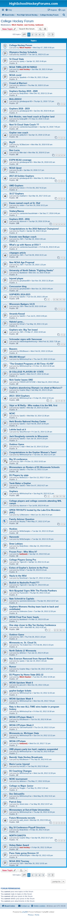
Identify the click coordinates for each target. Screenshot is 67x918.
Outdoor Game (16, 444)
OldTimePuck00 (26, 727)
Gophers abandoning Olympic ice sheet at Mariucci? (35, 388)
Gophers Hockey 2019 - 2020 (23, 91)
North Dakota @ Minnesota (22, 650)
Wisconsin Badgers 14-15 (22, 304)
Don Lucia (14, 150)
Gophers (13, 491)
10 (57, 299)
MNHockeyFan (26, 359)
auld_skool (24, 820)
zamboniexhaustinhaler (29, 127)
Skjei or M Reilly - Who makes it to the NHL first (33, 405)
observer (23, 221)
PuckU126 (24, 593)
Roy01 (22, 231)
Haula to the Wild (18, 576)
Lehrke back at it (17, 429)
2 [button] (32, 34)
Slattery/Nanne (16, 211)
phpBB (24, 912)
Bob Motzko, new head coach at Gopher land (31, 116)
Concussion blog (18, 286)
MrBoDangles (25, 531)
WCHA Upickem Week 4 (21, 698)
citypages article (17, 253)
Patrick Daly (15, 802)
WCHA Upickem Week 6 (21, 682)
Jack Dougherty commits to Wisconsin (28, 436)
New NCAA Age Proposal (21, 262)
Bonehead (23, 578)
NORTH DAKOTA (17, 835)
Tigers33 (23, 562)
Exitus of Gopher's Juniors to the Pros (28, 568)
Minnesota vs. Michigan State (24, 733)
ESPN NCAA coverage (20, 160)
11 (60, 299)
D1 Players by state (18, 475)
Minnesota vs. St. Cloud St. (23, 642)
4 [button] (39, 34)
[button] (24, 34)
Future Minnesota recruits (22, 818)
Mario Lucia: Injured (19, 764)
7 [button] (49, 34)
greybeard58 (25, 281)
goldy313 (23, 135)
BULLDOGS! (15, 99)
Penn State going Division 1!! (24, 853)
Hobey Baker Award (19, 845)
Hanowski (14, 537)
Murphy (23, 521)
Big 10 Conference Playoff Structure (27, 827)
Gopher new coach (18, 132)
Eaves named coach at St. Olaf (24, 203)
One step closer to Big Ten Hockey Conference (32, 625)
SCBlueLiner (24, 144)
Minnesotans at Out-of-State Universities (29, 810)
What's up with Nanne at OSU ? (25, 245)
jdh (21, 170)
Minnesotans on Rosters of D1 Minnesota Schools (34, 467)
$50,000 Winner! (17, 357)
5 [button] (43, 34)
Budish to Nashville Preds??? (24, 582)
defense (23, 85)
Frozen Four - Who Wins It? (23, 552)
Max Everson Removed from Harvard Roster (31, 658)
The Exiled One (26, 645)
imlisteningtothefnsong (28, 341)
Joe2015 (23, 54)
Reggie (22, 788)
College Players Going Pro (22, 560)
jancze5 (23, 685)
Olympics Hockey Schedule (23, 52)
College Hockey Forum (17, 21)
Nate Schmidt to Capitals (21, 598)
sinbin (22, 205)
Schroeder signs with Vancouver (25, 339)
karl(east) (39, 25)
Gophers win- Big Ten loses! (23, 330)
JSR (21, 239)
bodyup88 (23, 119)
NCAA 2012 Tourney (19, 861)
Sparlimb (23, 77)
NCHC (12, 413)
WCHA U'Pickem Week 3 (21, 717)
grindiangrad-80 (26, 101)
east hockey (29, 25)
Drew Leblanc (16, 544)
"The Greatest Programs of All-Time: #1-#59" (31, 364)
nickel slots (24, 804)
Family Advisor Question (21, 519)
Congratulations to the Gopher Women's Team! (32, 452)
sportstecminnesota (27, 601)
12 (64, 299)
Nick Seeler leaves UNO (21, 380)
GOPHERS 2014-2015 (19, 294)
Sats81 (22, 297)
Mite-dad (23, 152)
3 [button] (36, 34)
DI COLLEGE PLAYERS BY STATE (26, 372)
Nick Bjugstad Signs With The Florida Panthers (33, 590)
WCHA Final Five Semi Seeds (24, 617)
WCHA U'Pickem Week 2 (21, 725)
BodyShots (24, 93)
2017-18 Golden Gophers (21, 176)
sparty (22, 61)
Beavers (13, 349)
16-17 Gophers (16, 193)
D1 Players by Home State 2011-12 (26, 674)
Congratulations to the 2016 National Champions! (34, 229)
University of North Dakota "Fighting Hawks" (31, 270)
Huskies (13, 529)
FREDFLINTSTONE (28, 382)
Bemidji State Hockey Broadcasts (26, 757)
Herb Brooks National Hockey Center (27, 421)
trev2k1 (23, 766)
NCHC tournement (18, 779)
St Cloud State (16, 59)
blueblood (23, 273)
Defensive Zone (26, 611)
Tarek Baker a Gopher (20, 483)
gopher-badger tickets (20, 690)
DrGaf (22, 324)
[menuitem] (8, 10)
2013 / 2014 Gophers (19, 396)
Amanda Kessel (17, 314)
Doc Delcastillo (16, 794)
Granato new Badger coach (22, 237)
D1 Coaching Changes (20, 771)
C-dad (22, 447)
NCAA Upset (15, 168)
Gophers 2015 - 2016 (19, 219)
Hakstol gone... (16, 322)
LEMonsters (24, 515)
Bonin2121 (24, 477)
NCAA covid (15, 75)
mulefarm (23, 196)
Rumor (12, 666)
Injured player (16, 278)
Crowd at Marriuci (18, 83)
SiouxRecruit (25, 432)
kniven (22, 188)
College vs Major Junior (21, 786)
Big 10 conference (18, 459)
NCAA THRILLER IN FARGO (23, 67)
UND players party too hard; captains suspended (33, 749)
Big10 (12, 142)
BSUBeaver (24, 351)
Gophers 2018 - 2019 (19, 108)
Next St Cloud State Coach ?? (24, 124)
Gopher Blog (24, 390)
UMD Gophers (16, 185)
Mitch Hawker (17, 25)
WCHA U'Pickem (17, 741)
